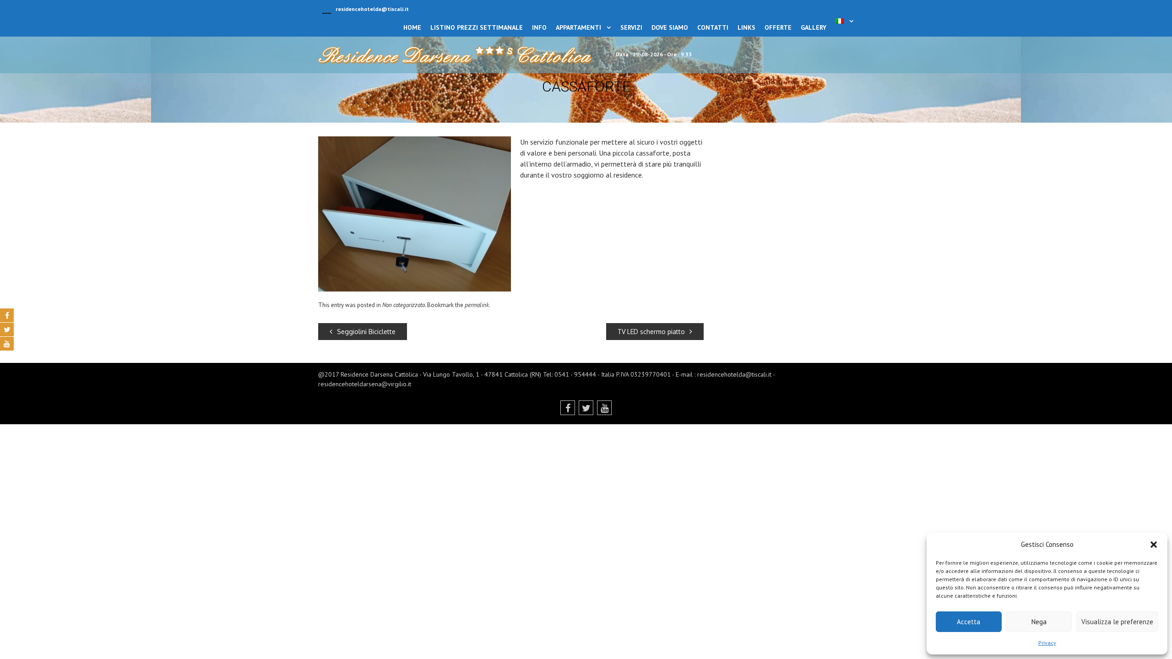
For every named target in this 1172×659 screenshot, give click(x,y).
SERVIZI (631, 27)
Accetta (968, 621)
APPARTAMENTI (578, 27)
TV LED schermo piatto (651, 331)
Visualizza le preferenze (1117, 621)
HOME (412, 27)
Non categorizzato (403, 305)
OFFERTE (778, 27)
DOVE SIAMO (669, 27)
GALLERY (813, 27)
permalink (477, 305)
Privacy (1047, 642)
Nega (1039, 621)
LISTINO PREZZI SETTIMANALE (476, 27)
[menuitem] (845, 21)
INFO (539, 27)
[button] (1153, 544)
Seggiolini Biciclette (366, 331)
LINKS (746, 27)
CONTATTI (712, 27)
